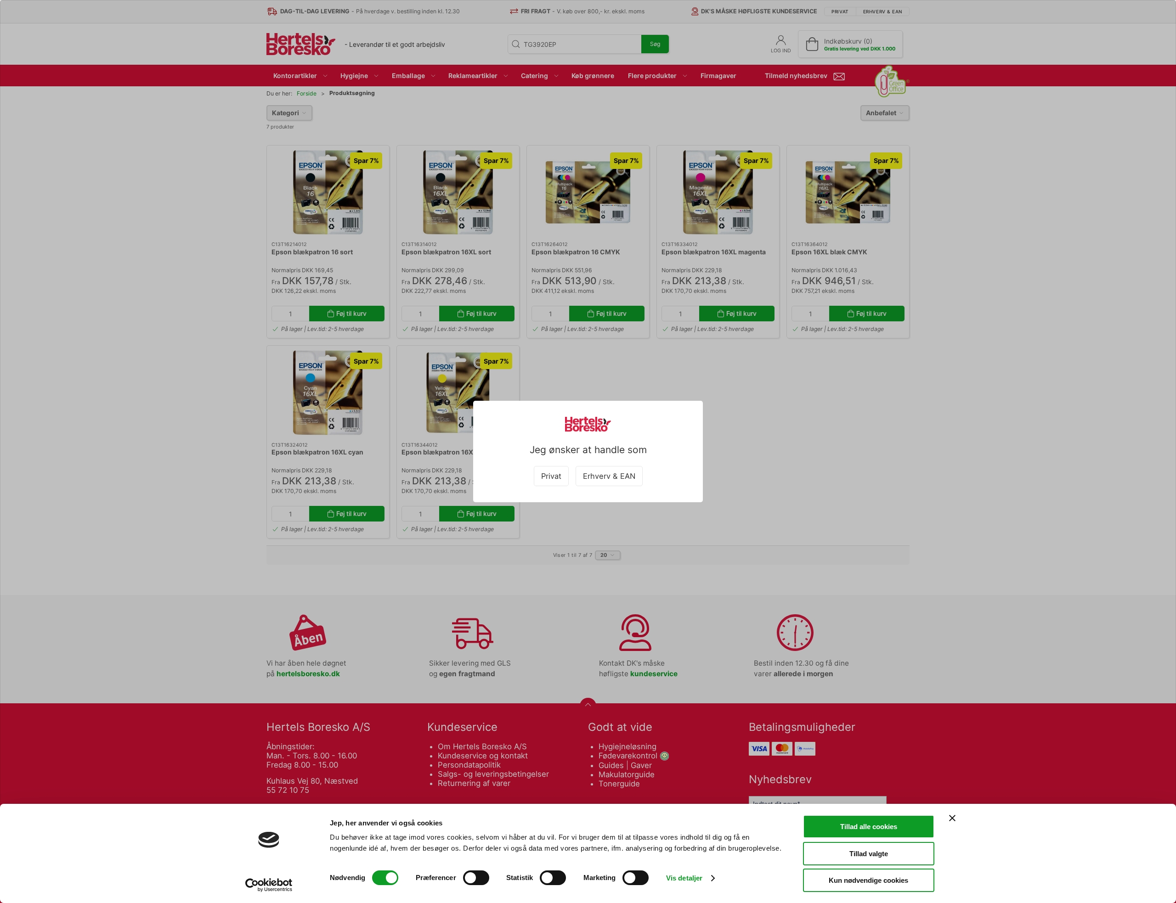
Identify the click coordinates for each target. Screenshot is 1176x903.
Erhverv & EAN (609, 476)
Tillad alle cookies (868, 826)
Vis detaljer (684, 878)
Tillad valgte (868, 854)
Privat (551, 476)
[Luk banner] (952, 818)
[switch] (476, 877)
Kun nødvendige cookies (868, 880)
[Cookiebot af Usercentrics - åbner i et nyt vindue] (269, 885)
